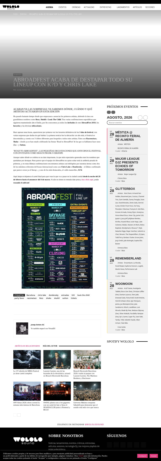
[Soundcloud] (42, 333)
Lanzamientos (123, 7)
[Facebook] (136, 2)
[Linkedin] (144, 2)
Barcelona (31, 295)
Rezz (41, 298)
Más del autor (50, 346)
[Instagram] (140, 2)
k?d (73, 295)
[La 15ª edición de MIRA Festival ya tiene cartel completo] (27, 359)
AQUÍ (80, 456)
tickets (74, 298)
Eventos (62, 7)
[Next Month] (145, 117)
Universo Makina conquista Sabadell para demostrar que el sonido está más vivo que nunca (86, 405)
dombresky (53, 295)
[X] (51, 333)
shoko (48, 298)
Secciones (150, 7)
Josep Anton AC (23, 90)
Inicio (15, 14)
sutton (65, 298)
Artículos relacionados (27, 346)
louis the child (83, 295)
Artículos (137, 7)
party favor (19, 298)
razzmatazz (32, 298)
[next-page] (19, 415)
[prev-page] (14, 415)
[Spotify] (148, 2)
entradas (65, 295)
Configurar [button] (142, 456)
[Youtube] (156, 2)
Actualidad (89, 7)
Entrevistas (105, 7)
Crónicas (76, 7)
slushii (57, 298)
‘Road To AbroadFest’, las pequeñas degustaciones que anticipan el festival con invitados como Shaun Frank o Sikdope (57, 152)
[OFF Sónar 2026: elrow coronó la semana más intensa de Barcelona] (27, 391)
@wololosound (94, 424)
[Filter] (109, 112)
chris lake (42, 295)
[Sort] (113, 112)
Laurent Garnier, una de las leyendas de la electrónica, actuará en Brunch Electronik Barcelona (56, 373)
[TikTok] (152, 2)
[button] (132, 2)
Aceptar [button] (153, 456)
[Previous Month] (140, 117)
